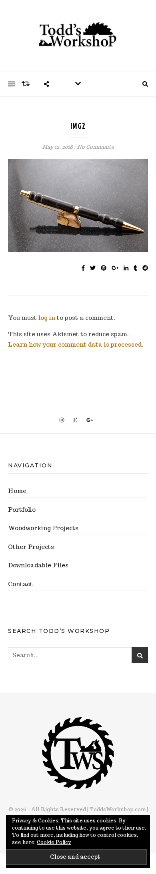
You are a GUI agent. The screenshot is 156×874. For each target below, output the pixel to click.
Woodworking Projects (43, 528)
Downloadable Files (38, 565)
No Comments (95, 147)
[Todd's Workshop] (78, 34)
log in (46, 317)
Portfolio (22, 509)
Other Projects (31, 547)
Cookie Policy (54, 842)
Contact (20, 584)
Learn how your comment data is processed (75, 344)
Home (17, 491)
